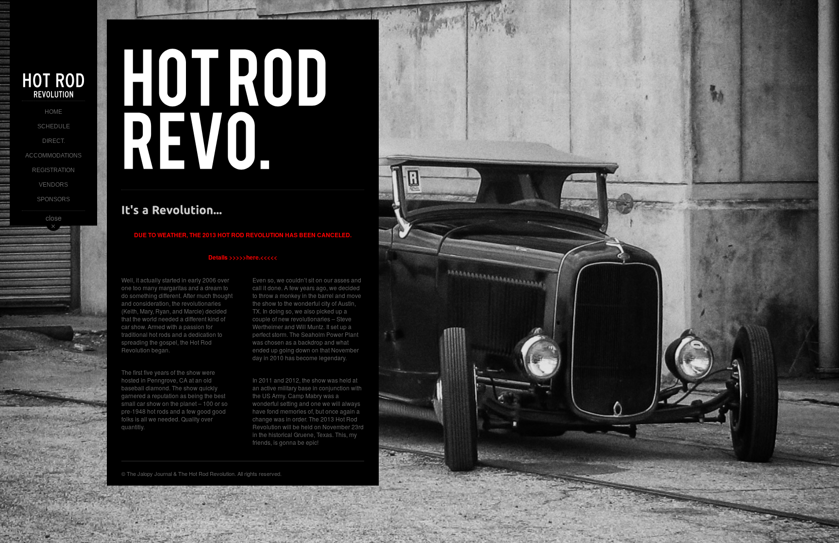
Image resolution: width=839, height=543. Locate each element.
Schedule (53, 126)
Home (53, 111)
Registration (53, 170)
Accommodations (53, 155)
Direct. (53, 141)
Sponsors (53, 199)
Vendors (53, 184)
